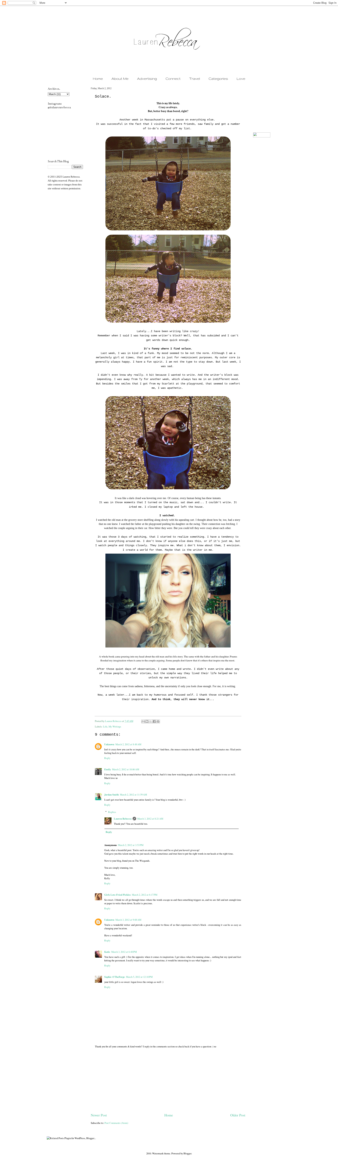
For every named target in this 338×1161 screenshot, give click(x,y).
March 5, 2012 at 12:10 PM (139, 977)
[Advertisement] (168, 1083)
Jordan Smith (111, 794)
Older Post (237, 1115)
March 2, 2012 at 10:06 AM (125, 769)
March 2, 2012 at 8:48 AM (128, 744)
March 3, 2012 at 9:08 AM (128, 919)
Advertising (147, 78)
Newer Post (99, 1115)
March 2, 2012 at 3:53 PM (130, 845)
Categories (218, 78)
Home (98, 78)
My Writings (115, 726)
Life (105, 726)
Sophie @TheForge (114, 977)
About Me (120, 78)
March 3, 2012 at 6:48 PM (124, 952)
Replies (112, 812)
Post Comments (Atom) (116, 1123)
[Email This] (143, 721)
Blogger (187, 1153)
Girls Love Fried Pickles (117, 894)
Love (241, 78)
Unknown (109, 744)
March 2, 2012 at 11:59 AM (133, 794)
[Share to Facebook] (154, 721)
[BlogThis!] (147, 721)
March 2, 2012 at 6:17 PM (144, 894)
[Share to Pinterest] (158, 721)
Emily (107, 769)
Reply (107, 758)
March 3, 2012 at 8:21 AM (150, 818)
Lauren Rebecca (113, 721)
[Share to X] (151, 721)
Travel (194, 78)
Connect (173, 78)
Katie (107, 952)
